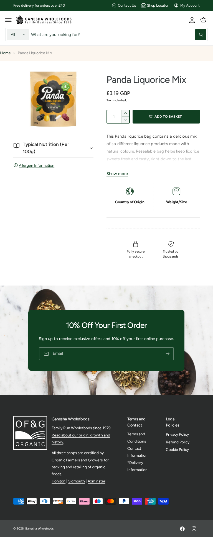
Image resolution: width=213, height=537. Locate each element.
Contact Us (127, 5)
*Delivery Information (137, 466)
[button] (8, 19)
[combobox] (119, 34)
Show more (117, 173)
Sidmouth (76, 481)
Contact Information (137, 452)
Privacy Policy (177, 434)
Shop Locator (157, 5)
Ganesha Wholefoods (39, 528)
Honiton (58, 481)
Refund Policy (177, 442)
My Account (190, 5)
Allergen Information (36, 165)
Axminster (96, 481)
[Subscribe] (168, 353)
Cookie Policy (177, 449)
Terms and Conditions (136, 437)
